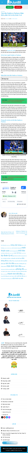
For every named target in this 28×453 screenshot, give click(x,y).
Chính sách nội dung (17, 448)
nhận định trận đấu (14, 266)
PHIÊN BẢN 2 (18, 7)
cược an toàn (11, 253)
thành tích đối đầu (14, 274)
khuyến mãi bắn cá (8, 258)
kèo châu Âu (15, 260)
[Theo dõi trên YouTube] (4, 417)
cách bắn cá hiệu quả (5, 253)
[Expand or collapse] (25, 79)
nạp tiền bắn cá (12, 269)
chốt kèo (21, 251)
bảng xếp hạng (16, 245)
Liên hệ (23, 448)
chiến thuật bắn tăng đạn (16, 248)
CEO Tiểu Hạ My (14, 18)
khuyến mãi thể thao (17, 258)
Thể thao (3, 11)
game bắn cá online (17, 255)
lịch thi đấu (10, 263)
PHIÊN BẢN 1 (10, 7)
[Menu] (2, 2)
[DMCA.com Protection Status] (14, 364)
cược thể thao (17, 253)
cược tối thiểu (23, 253)
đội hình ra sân (18, 278)
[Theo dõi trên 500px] (7, 417)
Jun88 (12, 450)
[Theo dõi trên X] (2, 417)
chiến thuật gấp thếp (14, 250)
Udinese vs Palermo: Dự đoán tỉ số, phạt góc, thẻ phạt (21, 233)
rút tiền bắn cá (14, 271)
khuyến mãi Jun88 (11, 50)
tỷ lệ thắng (5, 276)
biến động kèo (3, 245)
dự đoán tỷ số (6, 255)
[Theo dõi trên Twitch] (9, 417)
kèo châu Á (10, 261)
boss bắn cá (8, 245)
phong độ (20, 269)
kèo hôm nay (22, 260)
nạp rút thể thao (6, 269)
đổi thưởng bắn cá (8, 278)
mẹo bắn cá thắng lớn (19, 263)
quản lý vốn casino (6, 271)
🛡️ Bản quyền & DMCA (7, 448)
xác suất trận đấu (19, 276)
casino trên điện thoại (7, 248)
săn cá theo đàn (4, 274)
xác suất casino (11, 276)
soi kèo (18, 271)
